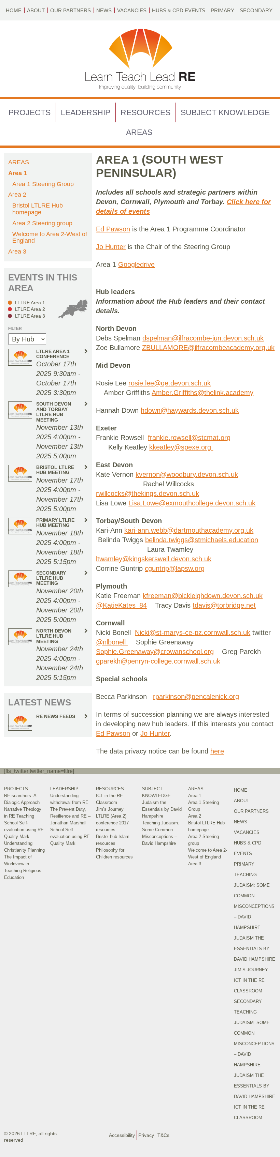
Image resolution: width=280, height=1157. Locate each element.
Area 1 (17, 173)
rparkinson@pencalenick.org (196, 696)
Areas (139, 132)
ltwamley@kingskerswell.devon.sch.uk (153, 559)
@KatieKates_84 (121, 605)
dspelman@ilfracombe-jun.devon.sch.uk (203, 338)
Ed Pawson (113, 229)
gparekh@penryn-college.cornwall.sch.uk (158, 661)
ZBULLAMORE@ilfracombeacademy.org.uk (208, 347)
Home (14, 10)
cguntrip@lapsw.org (175, 568)
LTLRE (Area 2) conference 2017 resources (112, 822)
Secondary (256, 10)
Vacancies (131, 10)
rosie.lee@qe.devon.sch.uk (169, 383)
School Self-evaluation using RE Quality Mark (24, 829)
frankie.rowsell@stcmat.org (189, 437)
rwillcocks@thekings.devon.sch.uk (147, 493)
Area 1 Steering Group (43, 184)
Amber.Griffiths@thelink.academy (202, 392)
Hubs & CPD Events (178, 10)
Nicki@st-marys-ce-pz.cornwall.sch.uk (192, 632)
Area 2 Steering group (42, 223)
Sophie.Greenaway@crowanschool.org (155, 651)
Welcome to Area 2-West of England (49, 237)
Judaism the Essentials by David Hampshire (162, 809)
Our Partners (70, 10)
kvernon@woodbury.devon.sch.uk (187, 474)
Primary (222, 10)
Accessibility (122, 1135)
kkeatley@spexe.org (180, 447)
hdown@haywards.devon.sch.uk (190, 410)
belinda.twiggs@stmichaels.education (201, 540)
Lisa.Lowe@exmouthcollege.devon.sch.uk (191, 503)
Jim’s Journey (110, 809)
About (36, 10)
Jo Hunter (111, 246)
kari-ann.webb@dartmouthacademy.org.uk (188, 530)
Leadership (85, 112)
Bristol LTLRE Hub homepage (37, 209)
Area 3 (17, 251)
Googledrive (136, 264)
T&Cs (163, 1135)
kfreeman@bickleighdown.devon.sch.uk (203, 595)
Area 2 (17, 194)
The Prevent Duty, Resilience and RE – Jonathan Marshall (70, 816)
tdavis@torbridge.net (224, 605)
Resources (145, 112)
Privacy (146, 1135)
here (217, 751)
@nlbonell (112, 642)
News (104, 10)
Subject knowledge (225, 112)
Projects (30, 112)
